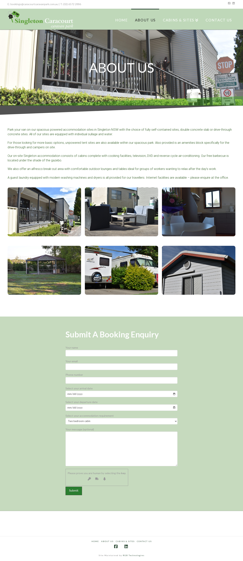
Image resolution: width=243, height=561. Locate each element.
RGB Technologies (133, 555)
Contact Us (144, 541)
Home (95, 541)
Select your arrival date (79, 388)
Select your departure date (81, 402)
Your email (71, 361)
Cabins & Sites (125, 541)
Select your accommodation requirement (89, 415)
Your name (71, 347)
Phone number (74, 374)
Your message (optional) (79, 429)
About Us (107, 541)
